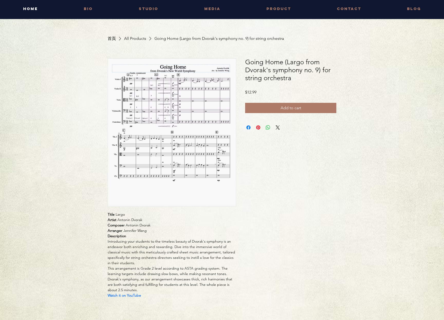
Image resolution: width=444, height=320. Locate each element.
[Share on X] (278, 127)
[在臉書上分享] (248, 127)
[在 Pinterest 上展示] (258, 127)
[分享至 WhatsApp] (268, 127)
